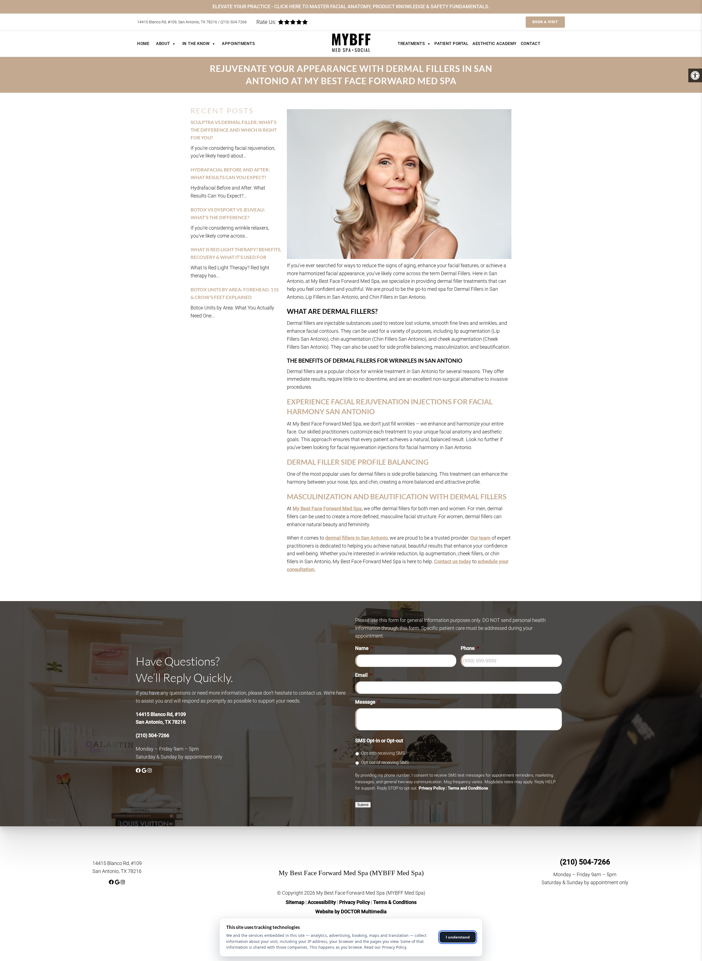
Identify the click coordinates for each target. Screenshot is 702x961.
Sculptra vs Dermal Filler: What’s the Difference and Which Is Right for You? (234, 129)
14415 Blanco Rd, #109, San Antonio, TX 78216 (177, 22)
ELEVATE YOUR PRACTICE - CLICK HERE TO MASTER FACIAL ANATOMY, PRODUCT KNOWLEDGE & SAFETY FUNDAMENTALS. (351, 6)
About (166, 43)
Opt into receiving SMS (383, 753)
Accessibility (322, 902)
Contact (530, 43)
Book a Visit (545, 22)
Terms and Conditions (468, 788)
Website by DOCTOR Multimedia (351, 911)
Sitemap (295, 902)
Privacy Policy (432, 788)
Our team (480, 538)
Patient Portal (451, 43)
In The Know (198, 43)
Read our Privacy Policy (385, 947)
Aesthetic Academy (494, 43)
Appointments (238, 43)
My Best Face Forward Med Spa (327, 508)
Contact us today (452, 561)
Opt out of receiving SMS (385, 762)
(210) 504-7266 (233, 22)
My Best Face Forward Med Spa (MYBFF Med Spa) (351, 873)
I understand (458, 937)
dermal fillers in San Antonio (356, 538)
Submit (363, 805)
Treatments (414, 43)
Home (143, 43)
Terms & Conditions (395, 902)
